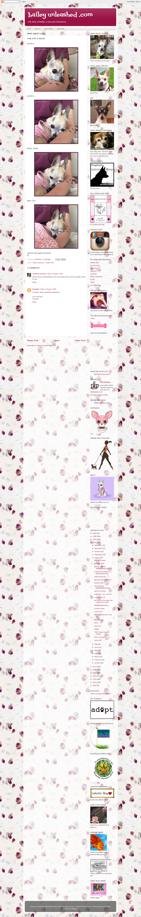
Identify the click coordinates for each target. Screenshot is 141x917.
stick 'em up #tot (100, 591)
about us (37, 29)
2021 (95, 533)
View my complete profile (99, 395)
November (98, 548)
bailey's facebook (96, 276)
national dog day (100, 577)
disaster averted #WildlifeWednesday (102, 567)
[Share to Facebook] (63, 259)
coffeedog (38, 259)
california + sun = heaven (103, 594)
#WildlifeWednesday (101, 605)
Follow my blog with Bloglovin (100, 693)
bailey (35, 263)
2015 (95, 673)
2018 (95, 542)
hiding (96, 629)
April (96, 653)
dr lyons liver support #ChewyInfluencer (101, 572)
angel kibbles (48, 29)
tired (52, 263)
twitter (92, 282)
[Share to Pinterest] (65, 259)
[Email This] (56, 259)
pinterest (93, 271)
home (29, 29)
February (98, 660)
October (98, 551)
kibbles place (94, 262)
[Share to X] (60, 259)
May (96, 650)
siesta (48, 263)
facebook (93, 274)
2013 (95, 679)
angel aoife (60, 29)
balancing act (99, 620)
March (97, 656)
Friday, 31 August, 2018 (54, 274)
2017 (95, 667)
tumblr (92, 279)
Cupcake (35, 289)
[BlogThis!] (58, 259)
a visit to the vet (99, 597)
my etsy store (95, 265)
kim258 (107, 906)
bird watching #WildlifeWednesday (102, 587)
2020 (95, 536)
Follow (92, 318)
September (99, 554)
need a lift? (98, 640)
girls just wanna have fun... (103, 580)
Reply (34, 282)
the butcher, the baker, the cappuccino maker (103, 601)
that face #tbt (98, 583)
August (97, 558)
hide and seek (99, 563)
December (98, 545)
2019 (95, 539)
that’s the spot (99, 637)
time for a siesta (99, 560)
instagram (93, 268)
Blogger (74, 909)
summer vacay (99, 608)
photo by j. (41, 263)
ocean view (98, 611)
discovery (97, 626)
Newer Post (32, 340)
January (98, 663)
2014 (95, 676)
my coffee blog (95, 285)
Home (57, 340)
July (96, 644)
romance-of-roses (39, 274)
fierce (96, 623)
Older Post (80, 340)
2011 (94, 685)
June (96, 647)
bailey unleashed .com (60, 15)
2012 (95, 682)
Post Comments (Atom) (45, 345)
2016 (95, 670)
